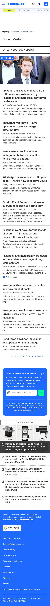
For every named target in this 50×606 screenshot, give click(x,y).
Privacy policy (9, 550)
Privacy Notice (33, 405)
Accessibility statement (12, 561)
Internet (16, 31)
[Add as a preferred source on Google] (12, 528)
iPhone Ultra (24, 10)
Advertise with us (10, 572)
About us (7, 578)
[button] (46, 4)
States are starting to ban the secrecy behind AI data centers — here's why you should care (25, 472)
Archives (39, 357)
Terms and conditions (12, 538)
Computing (5, 31)
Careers (6, 567)
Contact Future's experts (13, 544)
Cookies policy (9, 555)
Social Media (28, 31)
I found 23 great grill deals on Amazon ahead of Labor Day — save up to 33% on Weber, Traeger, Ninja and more (25, 447)
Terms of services (33, 403)
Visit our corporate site (22, 520)
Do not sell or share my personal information (21, 589)
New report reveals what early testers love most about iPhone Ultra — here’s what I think (25, 499)
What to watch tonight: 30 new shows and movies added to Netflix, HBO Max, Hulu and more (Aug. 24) (25, 459)
